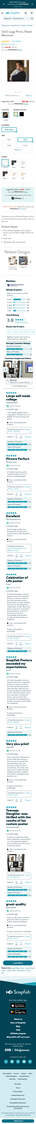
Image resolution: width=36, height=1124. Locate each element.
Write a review (8, 44)
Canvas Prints (11, 970)
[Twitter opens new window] (31, 1060)
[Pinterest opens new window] (19, 1060)
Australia (12, 1079)
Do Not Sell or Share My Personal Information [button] (18, 1107)
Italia (30, 1073)
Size (3, 135)
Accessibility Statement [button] (18, 1103)
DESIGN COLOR (20, 110)
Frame (4, 157)
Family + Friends (26, 25)
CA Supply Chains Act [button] (17, 1099)
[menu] (29, 95)
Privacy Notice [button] (18, 1091)
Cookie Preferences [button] (17, 1095)
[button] (2, 13)
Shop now (23, 4)
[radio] (16, 114)
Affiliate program (18, 1033)
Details (19, 50)
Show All (17, 150)
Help (18, 1030)
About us (18, 1019)
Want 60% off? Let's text (18, 1037)
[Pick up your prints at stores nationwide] (8, 1050)
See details (22, 209)
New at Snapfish (18, 1023)
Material (6, 125)
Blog (18, 1026)
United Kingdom (11, 1076)
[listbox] (18, 130)
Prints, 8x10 (21, 970)
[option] (6, 116)
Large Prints (15, 25)
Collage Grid (23, 267)
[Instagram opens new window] (13, 1060)
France (16, 1073)
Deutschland (7, 1073)
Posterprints (6, 25)
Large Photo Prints (18, 968)
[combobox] (18, 18)
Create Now (18, 1121)
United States (24, 1076)
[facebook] (7, 1060)
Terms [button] (18, 1088)
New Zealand (22, 1079)
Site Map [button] (18, 1084)
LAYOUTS (5, 110)
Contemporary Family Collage (13, 268)
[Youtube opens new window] (25, 1060)
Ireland (23, 1073)
